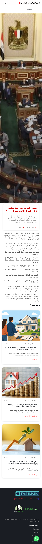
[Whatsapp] (36, 538)
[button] (5, 2)
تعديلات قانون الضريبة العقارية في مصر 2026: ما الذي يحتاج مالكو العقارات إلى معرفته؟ (21, 348)
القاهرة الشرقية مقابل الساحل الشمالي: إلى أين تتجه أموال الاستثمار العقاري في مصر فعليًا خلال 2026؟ (22, 463)
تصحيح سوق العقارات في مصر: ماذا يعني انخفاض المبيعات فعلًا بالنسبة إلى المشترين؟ (22, 405)
